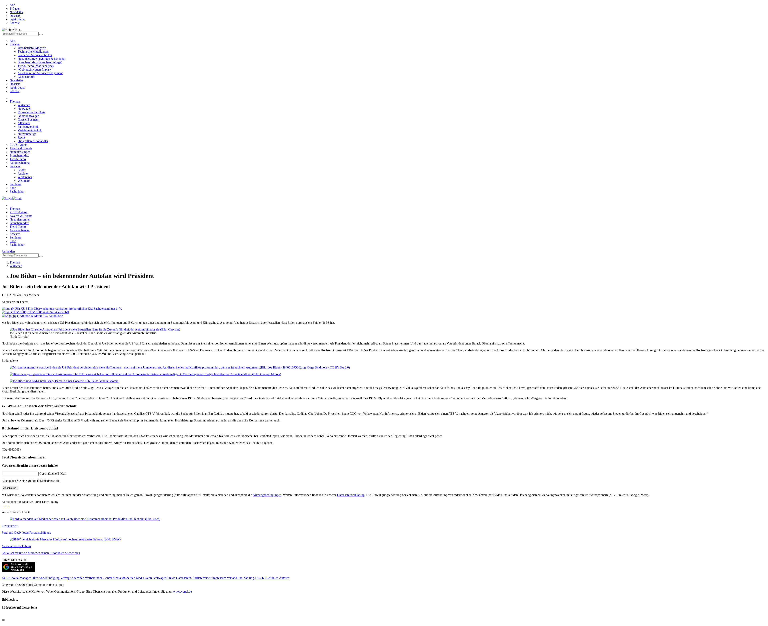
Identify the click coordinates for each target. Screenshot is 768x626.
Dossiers (15, 84)
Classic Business (28, 119)
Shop (13, 188)
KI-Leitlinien (270, 578)
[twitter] (3, 505)
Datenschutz (184, 578)
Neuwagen (24, 108)
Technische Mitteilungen (33, 51)
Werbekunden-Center (99, 578)
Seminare (15, 184)
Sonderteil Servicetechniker (35, 55)
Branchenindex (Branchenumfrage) (40, 62)
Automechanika (20, 162)
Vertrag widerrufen (72, 578)
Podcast (14, 91)
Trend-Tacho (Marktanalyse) (36, 66)
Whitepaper (25, 177)
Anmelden (8, 251)
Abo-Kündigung (49, 578)
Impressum (219, 578)
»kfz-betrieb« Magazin (32, 48)
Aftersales (24, 123)
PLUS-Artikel (18, 144)
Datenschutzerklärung (351, 495)
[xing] (5, 505)
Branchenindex (19, 155)
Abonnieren (9, 487)
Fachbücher (17, 191)
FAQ (258, 578)
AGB (5, 578)
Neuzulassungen (20, 152)
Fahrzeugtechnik (28, 126)
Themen (15, 101)
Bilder (21, 170)
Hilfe (35, 578)
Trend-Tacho (18, 159)
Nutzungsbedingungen (267, 495)
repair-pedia (17, 87)
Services (15, 166)
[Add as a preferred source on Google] (18, 571)
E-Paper (15, 44)
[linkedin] (6, 505)
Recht (21, 137)
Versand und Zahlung (241, 578)
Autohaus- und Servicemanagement (40, 73)
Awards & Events (21, 148)
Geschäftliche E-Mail (52, 473)
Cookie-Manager (20, 578)
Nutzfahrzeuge (27, 134)
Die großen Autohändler (33, 141)
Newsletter (16, 80)
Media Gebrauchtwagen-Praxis (156, 578)
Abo (12, 40)
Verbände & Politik (30, 130)
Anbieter (23, 173)
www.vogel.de (182, 591)
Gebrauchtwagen (28, 116)
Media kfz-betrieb (124, 578)
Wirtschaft (24, 105)
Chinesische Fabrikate (31, 112)
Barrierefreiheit (202, 578)
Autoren (284, 578)
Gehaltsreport (26, 76)
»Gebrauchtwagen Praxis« (34, 69)
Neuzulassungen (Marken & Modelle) (41, 58)
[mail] (8, 505)
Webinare (24, 180)
